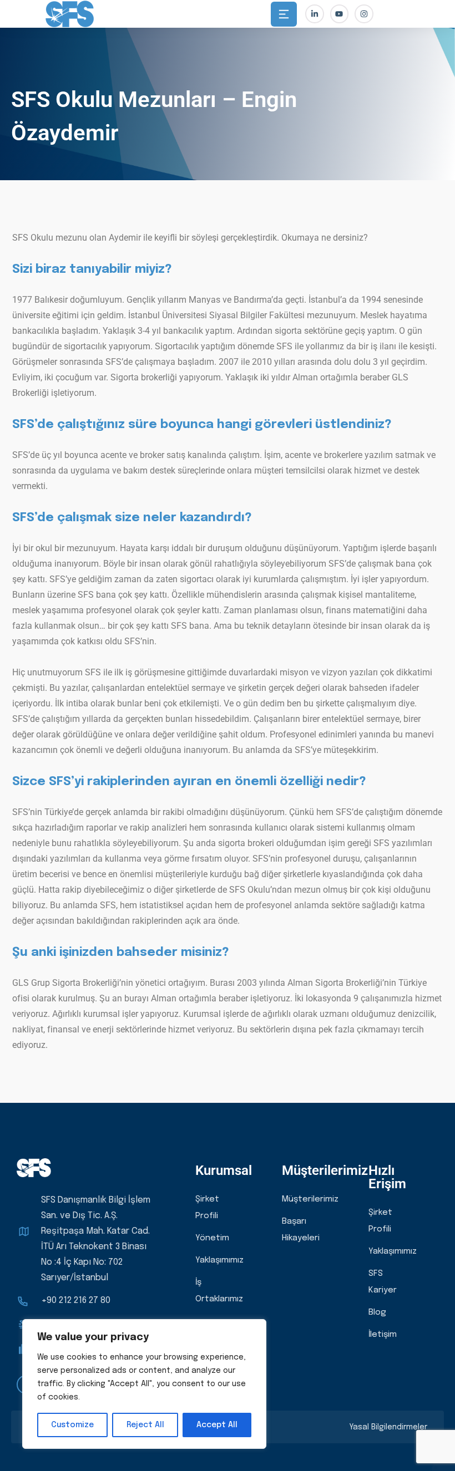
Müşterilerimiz (310, 1199)
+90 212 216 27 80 (75, 1300)
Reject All (145, 1425)
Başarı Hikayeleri (301, 1230)
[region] (144, 1384)
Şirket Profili (207, 1207)
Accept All (216, 1425)
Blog (377, 1312)
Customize (72, 1425)
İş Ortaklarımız (219, 1291)
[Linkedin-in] (314, 13)
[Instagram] (364, 13)
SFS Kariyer (382, 1282)
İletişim (382, 1334)
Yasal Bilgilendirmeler (388, 1427)
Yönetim (212, 1238)
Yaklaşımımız (219, 1260)
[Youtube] (339, 13)
